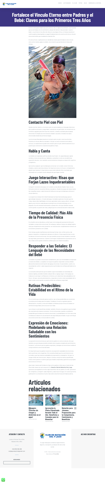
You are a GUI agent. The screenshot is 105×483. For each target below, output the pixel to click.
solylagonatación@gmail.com (17, 451)
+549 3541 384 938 (17, 449)
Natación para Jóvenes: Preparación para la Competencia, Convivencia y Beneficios (68, 413)
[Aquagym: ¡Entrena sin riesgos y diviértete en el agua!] (36, 400)
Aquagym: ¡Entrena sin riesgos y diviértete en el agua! (35, 412)
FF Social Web (56, 454)
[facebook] (15, 462)
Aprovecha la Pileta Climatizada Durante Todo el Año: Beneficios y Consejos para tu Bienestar (52, 413)
